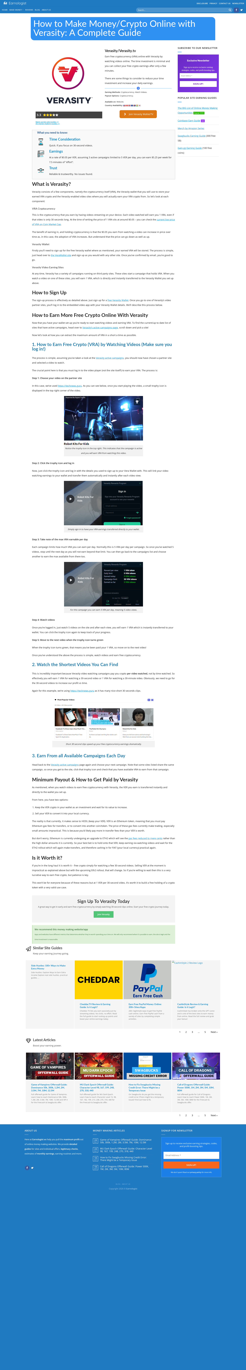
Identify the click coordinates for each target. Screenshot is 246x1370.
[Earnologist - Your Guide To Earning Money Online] (15, 3)
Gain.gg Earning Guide (190, 148)
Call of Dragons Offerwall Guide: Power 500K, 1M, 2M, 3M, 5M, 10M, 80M (195, 1088)
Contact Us (224, 3)
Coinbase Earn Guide (189, 120)
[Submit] (230, 10)
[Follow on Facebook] (236, 10)
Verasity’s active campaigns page (100, 327)
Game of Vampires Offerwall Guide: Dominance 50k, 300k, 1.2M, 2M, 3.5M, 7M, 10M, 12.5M (49, 1088)
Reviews (29, 10)
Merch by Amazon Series (191, 128)
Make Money (15, 10)
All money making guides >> (48, 123)
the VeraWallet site (61, 255)
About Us (46, 10)
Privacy (213, 3)
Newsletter (238, 3)
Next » (214, 1031)
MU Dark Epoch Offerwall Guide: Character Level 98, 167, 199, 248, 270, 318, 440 (97, 1088)
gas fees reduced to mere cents (145, 838)
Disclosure (202, 3)
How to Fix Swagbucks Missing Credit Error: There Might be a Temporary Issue (144, 1088)
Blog (37, 10)
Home (5, 10)
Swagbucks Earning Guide (192, 135)
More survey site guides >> (47, 122)
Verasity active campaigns (110, 357)
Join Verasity (104, 914)
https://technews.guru (70, 385)
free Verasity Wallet (117, 300)
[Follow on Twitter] (241, 10)
